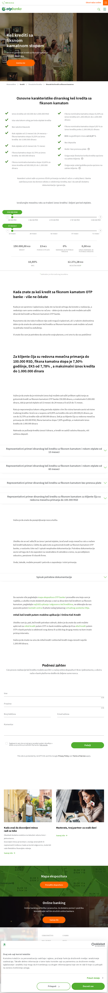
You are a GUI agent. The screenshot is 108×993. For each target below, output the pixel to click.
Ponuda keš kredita (35, 84)
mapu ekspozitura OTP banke (51, 597)
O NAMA (65, 935)
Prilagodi (52, 986)
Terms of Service (79, 756)
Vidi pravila (44, 745)
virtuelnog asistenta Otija (77, 607)
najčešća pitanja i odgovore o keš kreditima (53, 604)
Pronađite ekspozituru (54, 885)
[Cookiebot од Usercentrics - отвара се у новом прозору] (93, 945)
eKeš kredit (81, 626)
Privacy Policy (63, 756)
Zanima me (20, 63)
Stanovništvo (11, 84)
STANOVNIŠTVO (47, 935)
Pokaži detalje (93, 978)
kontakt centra (35, 607)
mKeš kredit (29, 626)
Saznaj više (54, 920)
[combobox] (27, 713)
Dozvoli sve (88, 986)
